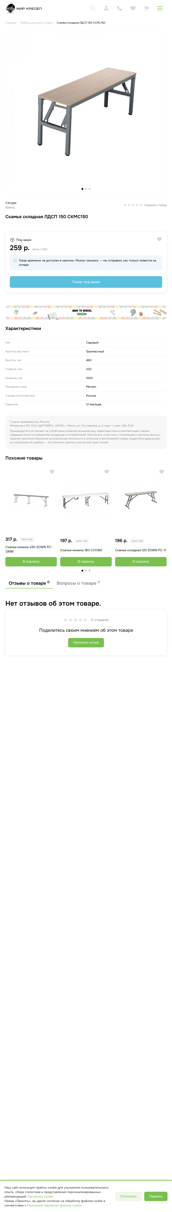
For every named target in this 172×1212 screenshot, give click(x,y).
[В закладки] (51, 471)
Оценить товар (155, 205)
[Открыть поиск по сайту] (92, 8)
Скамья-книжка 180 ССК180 (81, 550)
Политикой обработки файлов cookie (54, 1205)
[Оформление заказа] (146, 8)
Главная (10, 23)
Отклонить (128, 1196)
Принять (155, 1196)
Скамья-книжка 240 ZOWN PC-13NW (28, 549)
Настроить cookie (40, 1196)
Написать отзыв (86, 642)
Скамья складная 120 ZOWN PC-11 (140, 550)
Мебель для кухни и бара (36, 23)
